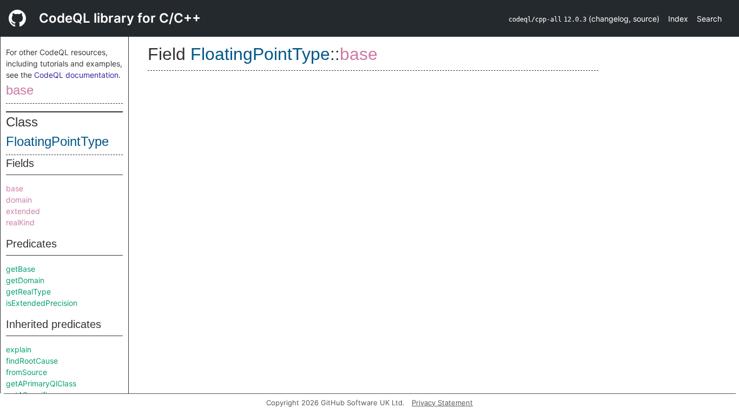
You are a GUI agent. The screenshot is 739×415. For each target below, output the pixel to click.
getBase (20, 268)
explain (18, 349)
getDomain (25, 280)
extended (23, 211)
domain (19, 199)
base (20, 90)
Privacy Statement (442, 402)
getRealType (28, 291)
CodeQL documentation (76, 74)
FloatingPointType (57, 141)
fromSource (26, 372)
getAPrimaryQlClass (41, 383)
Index (678, 18)
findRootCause (32, 360)
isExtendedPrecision (41, 302)
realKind (20, 222)
